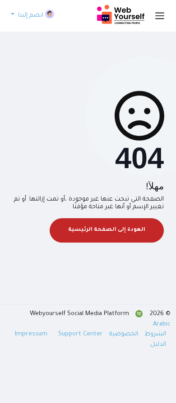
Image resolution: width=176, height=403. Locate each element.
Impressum (32, 334)
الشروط (154, 334)
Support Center (80, 334)
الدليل (158, 344)
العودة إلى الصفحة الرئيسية (106, 230)
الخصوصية (122, 334)
